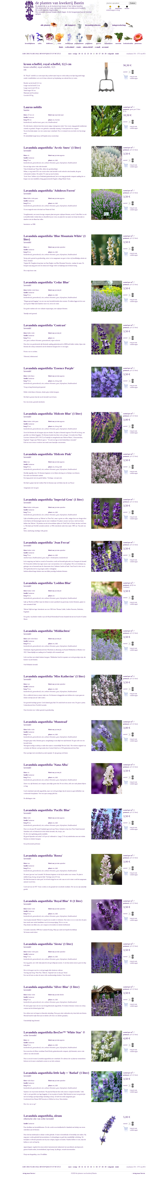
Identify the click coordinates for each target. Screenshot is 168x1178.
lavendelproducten (93, 25)
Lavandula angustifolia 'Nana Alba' (46, 764)
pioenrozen (138, 43)
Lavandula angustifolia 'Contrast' (45, 325)
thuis (61, 47)
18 (102, 54)
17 (99, 54)
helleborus (49, 43)
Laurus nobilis (33, 107)
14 (91, 54)
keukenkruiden (128, 43)
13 (88, 54)
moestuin (118, 43)
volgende (111, 54)
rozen (59, 43)
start (69, 54)
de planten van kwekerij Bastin (59, 3)
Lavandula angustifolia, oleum (43, 1115)
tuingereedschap (119, 25)
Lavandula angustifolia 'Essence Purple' (49, 368)
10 (79, 54)
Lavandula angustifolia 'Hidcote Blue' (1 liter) (53, 413)
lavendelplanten (30, 43)
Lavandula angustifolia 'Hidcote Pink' (48, 454)
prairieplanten (79, 43)
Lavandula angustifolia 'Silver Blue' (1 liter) (51, 987)
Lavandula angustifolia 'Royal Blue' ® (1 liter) (53, 901)
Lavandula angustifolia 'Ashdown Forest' (50, 190)
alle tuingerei (70, 25)
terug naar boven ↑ (29, 1173)
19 (105, 54)
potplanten (88, 43)
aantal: (125, 72)
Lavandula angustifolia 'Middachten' (47, 631)
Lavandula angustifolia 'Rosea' (43, 855)
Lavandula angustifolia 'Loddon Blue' (47, 583)
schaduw (127, 8)
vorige (75, 54)
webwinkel (69, 47)
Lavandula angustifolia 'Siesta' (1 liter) (48, 944)
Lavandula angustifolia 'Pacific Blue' (47, 810)
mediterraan (69, 43)
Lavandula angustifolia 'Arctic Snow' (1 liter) (52, 147)
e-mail (97, 47)
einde (117, 54)
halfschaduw (118, 8)
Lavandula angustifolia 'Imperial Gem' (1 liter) (53, 499)
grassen (98, 43)
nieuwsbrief (88, 47)
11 (82, 54)
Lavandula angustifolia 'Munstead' (46, 721)
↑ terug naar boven (139, 1173)
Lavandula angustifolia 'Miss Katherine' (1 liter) (54, 676)
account (105, 47)
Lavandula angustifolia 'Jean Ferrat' (47, 542)
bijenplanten (109, 43)
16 (97, 54)
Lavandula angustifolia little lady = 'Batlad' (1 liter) (56, 1072)
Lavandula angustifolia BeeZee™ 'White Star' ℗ (54, 1032)
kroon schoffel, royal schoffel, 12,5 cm (47, 64)
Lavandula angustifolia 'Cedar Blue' (46, 282)
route (78, 47)
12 (85, 54)
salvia (39, 43)
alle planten (45, 25)
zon (110, 8)
